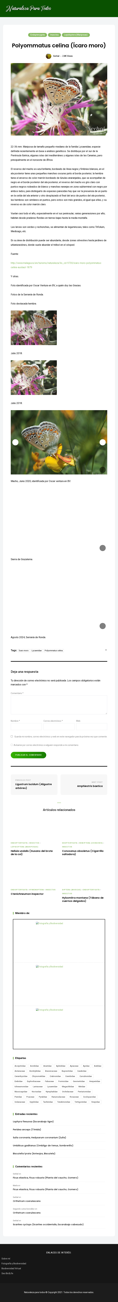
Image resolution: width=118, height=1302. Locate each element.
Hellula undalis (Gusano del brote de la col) (32, 853)
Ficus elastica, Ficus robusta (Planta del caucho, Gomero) (45, 1177)
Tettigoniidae (81, 1101)
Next (103, 442)
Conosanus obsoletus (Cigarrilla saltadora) (82, 853)
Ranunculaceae (58, 1096)
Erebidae (18, 1081)
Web (78, 721)
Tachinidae (48, 1101)
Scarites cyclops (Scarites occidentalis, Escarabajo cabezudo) (48, 1224)
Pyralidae (43, 1096)
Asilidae (97, 1065)
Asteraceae (20, 1071)
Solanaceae (20, 1101)
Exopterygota (69, 843)
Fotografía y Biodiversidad (14, 1263)
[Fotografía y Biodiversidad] (59, 941)
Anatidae (47, 1065)
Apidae (86, 1065)
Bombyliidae (35, 1071)
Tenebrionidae (63, 1101)
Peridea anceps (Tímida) (27, 1129)
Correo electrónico (53, 721)
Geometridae (79, 1081)
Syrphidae (34, 1101)
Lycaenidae (37, 650)
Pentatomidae (84, 1091)
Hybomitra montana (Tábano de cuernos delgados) (83, 899)
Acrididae (34, 1065)
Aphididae (60, 1065)
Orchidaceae (67, 1091)
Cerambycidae (21, 1076)
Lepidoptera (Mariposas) (76, 34)
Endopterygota (37, 34)
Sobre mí (6, 1258)
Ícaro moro (24, 650)
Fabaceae (49, 1081)
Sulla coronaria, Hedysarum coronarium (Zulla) (39, 1137)
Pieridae (18, 1096)
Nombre (15, 721)
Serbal (56, 56)
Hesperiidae (94, 1081)
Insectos (54, 34)
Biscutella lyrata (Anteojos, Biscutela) (34, 1153)
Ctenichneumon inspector (27, 894)
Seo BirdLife (7, 1273)
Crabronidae (55, 1076)
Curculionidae (86, 1076)
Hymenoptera (36, 889)
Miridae (82, 1086)
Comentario (17, 693)
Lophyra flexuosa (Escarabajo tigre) (33, 1121)
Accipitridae (20, 1065)
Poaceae (30, 1096)
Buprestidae (67, 1071)
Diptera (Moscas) (71, 889)
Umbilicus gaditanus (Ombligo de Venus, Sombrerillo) (43, 1145)
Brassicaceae (51, 1071)
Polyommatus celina (54, 650)
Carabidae (81, 1071)
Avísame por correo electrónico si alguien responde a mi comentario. (46, 745)
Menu (110, 8)
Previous (15, 442)
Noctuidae (36, 1091)
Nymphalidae (51, 1091)
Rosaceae (74, 1096)
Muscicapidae (21, 1091)
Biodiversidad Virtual (11, 1268)
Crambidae (70, 1076)
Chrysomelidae (38, 1076)
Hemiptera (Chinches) (91, 843)
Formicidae (63, 1081)
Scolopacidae (89, 1096)
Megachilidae (68, 1086)
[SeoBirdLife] (59, 1027)
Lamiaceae (38, 1086)
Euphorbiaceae (33, 1081)
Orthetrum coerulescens (27, 1201)
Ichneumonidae (21, 1086)
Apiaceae (74, 1065)
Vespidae (95, 1101)
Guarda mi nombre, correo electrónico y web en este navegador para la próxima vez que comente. (60, 736)
